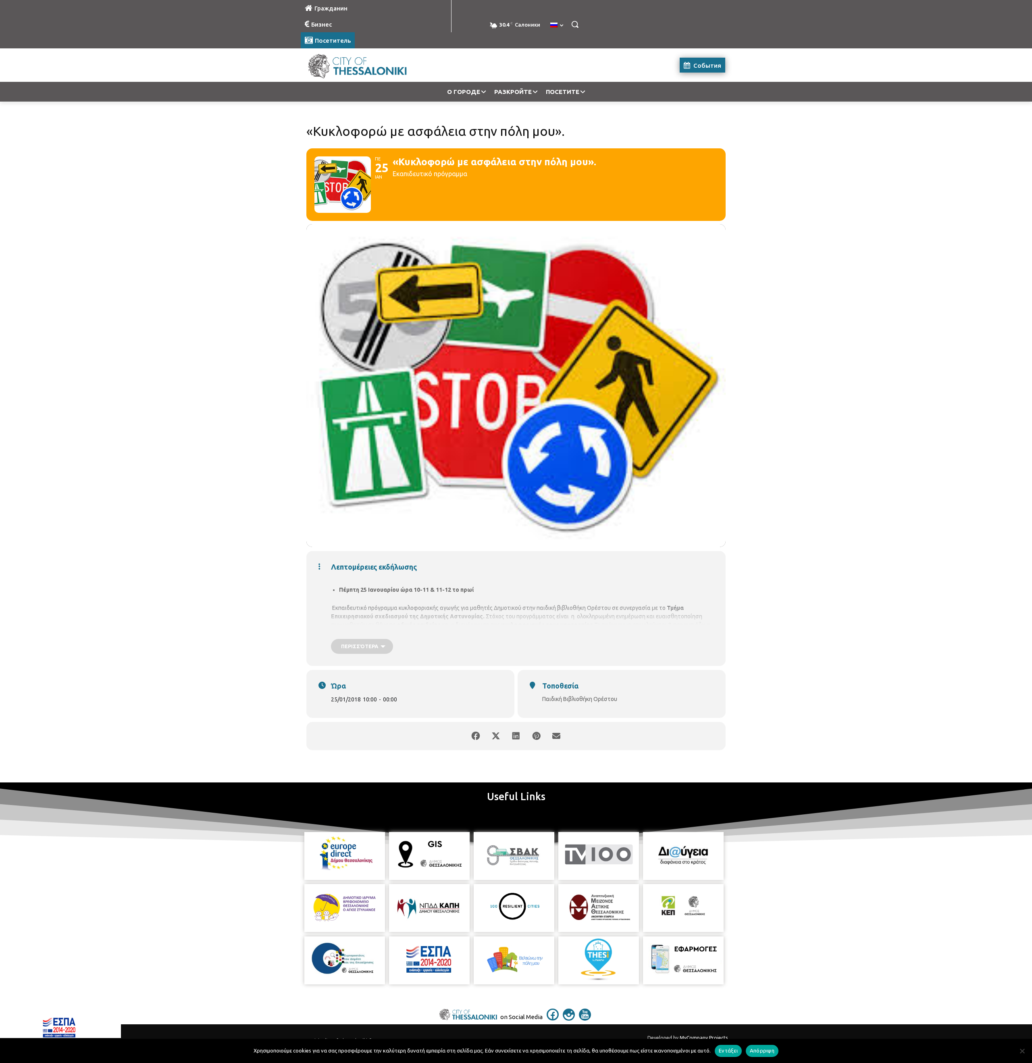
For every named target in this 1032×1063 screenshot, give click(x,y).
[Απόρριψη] (1022, 1051)
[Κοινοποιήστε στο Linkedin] (516, 736)
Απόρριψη (762, 1050)
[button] (574, 24)
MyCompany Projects (704, 1037)
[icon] (553, 1018)
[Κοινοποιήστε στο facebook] (476, 736)
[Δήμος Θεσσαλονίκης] (365, 65)
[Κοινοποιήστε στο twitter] (496, 736)
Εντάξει (728, 1050)
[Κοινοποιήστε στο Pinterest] (536, 736)
